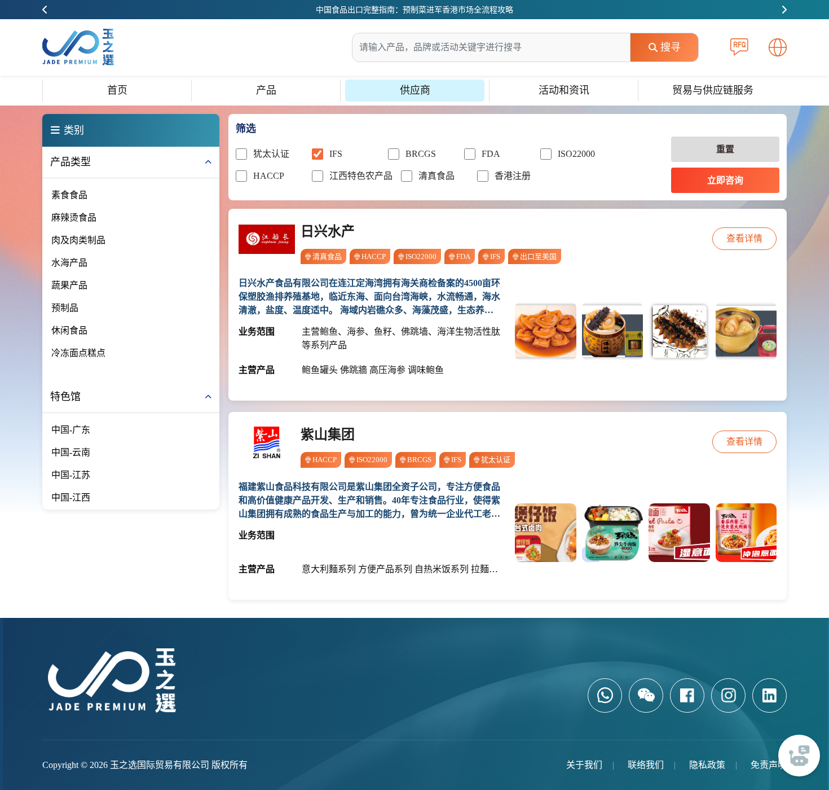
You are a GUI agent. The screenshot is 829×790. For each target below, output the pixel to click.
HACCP (268, 176)
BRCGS (420, 154)
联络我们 (646, 765)
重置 (725, 149)
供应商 (415, 90)
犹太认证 (271, 154)
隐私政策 (707, 765)
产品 (266, 90)
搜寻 (670, 47)
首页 (117, 90)
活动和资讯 (564, 90)
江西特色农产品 (361, 176)
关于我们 (584, 765)
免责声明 (769, 765)
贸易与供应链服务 (712, 90)
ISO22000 (576, 154)
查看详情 (744, 238)
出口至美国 (538, 256)
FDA (491, 154)
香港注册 (513, 176)
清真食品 (436, 176)
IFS (335, 154)
